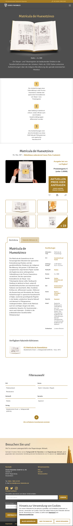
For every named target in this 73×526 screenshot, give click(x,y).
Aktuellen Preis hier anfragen (58, 184)
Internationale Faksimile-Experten (17, 1)
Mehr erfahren (62, 521)
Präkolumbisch (58, 286)
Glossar (40, 472)
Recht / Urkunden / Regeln (57, 293)
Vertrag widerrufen (15, 515)
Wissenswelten (43, 474)
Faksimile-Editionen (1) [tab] (30, 240)
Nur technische (45, 521)
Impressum (8, 524)
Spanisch (56, 299)
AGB (16, 524)
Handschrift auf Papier (58, 258)
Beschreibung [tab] (13, 240)
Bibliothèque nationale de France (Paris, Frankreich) (42, 155)
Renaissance (58, 287)
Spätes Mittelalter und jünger (58, 279)
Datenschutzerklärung (26, 514)
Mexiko (56, 270)
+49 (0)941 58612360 (59, 1)
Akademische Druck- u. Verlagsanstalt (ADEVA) (17, 410)
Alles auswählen (28, 521)
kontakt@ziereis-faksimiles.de (19, 483)
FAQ (39, 470)
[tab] (15, 350)
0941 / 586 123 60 (14, 481)
